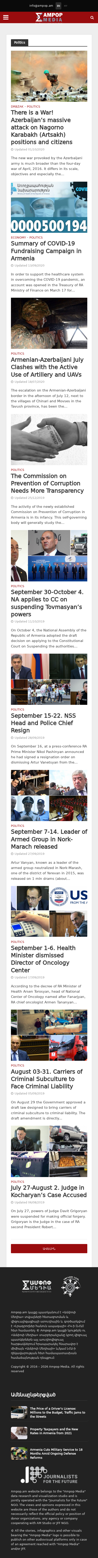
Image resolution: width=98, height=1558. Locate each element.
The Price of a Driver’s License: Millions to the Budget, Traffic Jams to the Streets (57, 1412)
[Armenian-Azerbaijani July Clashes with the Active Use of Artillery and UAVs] (49, 323)
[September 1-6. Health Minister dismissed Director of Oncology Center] (49, 911)
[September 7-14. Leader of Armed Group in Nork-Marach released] (49, 795)
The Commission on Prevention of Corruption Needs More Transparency (47, 483)
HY (65, 6)
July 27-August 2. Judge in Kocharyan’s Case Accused (49, 1191)
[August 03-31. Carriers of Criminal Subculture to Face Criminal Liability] (49, 1035)
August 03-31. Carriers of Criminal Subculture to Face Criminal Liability (47, 1079)
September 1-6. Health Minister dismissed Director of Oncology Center (43, 959)
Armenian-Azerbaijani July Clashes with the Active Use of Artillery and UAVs (47, 367)
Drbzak (17, 106)
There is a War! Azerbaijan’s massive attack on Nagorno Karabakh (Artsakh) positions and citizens (41, 127)
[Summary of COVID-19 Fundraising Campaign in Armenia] (49, 207)
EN (58, 6)
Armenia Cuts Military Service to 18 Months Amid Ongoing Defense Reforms (56, 1453)
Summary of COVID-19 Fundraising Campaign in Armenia (46, 251)
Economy (18, 237)
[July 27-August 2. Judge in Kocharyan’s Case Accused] (49, 1151)
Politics (33, 106)
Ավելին (49, 1248)
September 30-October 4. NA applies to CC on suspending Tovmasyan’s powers (47, 603)
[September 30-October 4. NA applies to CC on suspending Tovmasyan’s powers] (49, 555)
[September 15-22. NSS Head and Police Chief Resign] (49, 679)
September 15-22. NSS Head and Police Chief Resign (43, 723)
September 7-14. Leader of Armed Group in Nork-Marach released (49, 839)
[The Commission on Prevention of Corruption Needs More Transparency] (49, 439)
